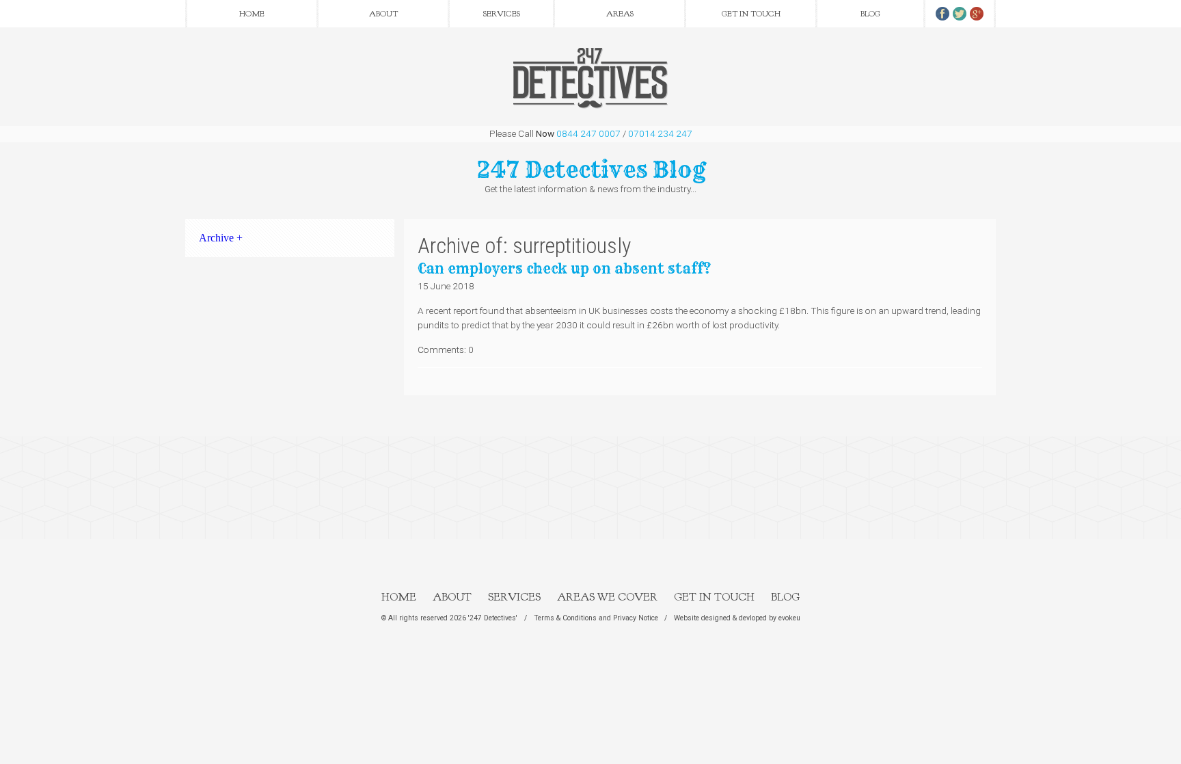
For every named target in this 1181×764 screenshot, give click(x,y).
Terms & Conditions (565, 618)
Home (251, 13)
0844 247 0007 (588, 133)
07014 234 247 (660, 133)
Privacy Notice (635, 618)
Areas (620, 13)
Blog (870, 13)
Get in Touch (751, 13)
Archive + (221, 237)
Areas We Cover (607, 597)
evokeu (789, 618)
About (383, 13)
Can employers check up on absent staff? (564, 268)
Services (501, 13)
